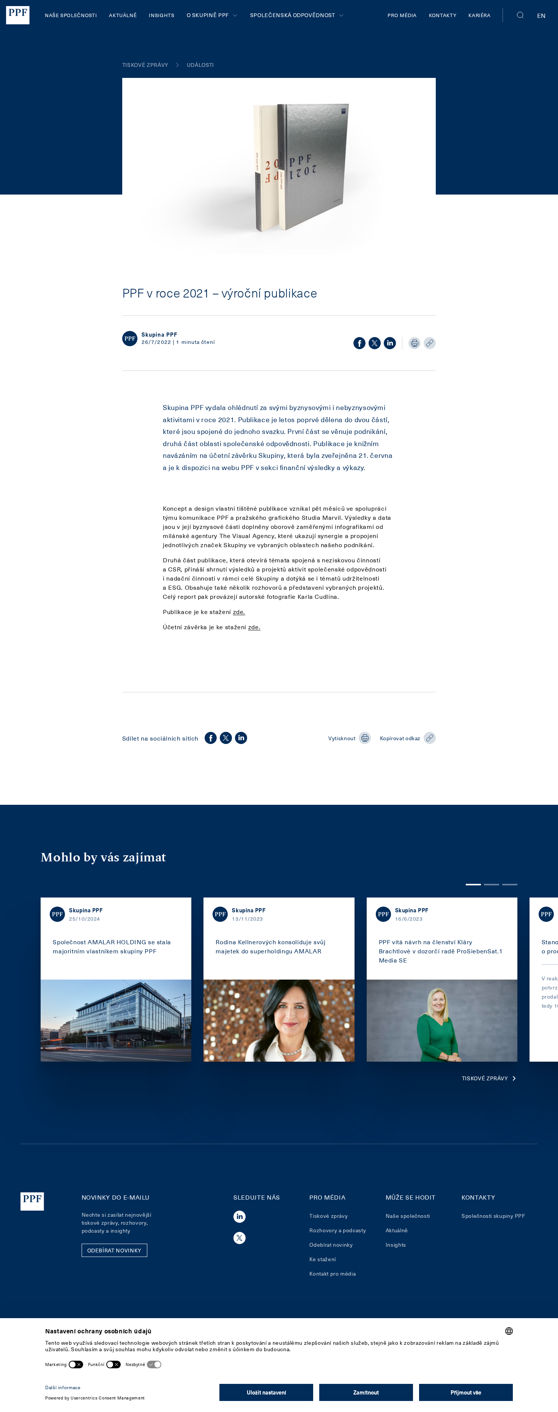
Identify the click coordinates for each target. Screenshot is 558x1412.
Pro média (402, 15)
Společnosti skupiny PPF (493, 1216)
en (541, 15)
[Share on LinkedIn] (390, 343)
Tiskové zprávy (485, 1078)
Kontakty (442, 15)
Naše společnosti (71, 15)
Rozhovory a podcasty (337, 1230)
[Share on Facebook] (359, 343)
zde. (239, 611)
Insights (161, 15)
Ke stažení (322, 1259)
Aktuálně (123, 15)
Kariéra (479, 15)
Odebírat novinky (331, 1245)
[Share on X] (375, 343)
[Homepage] (18, 15)
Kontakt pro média (332, 1273)
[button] (520, 15)
